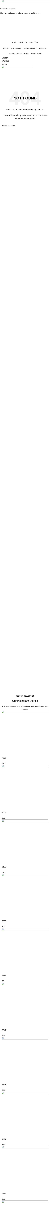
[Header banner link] (25, 609)
